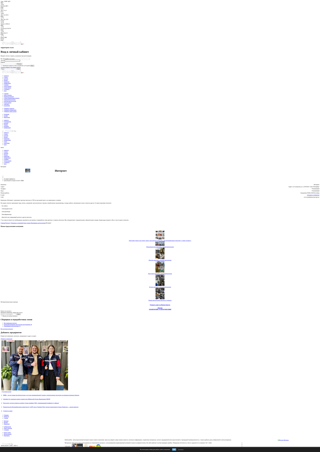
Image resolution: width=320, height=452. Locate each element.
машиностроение (9, 96)
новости (6, 75)
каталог (6, 78)
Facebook (6, 114)
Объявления (7, 426)
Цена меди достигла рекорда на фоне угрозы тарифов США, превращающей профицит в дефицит (31, 403)
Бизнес (6, 422)
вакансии (6, 81)
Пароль (3, 62)
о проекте (7, 89)
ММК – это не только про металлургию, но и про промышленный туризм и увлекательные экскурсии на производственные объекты (41, 395)
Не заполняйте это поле (7, 59)
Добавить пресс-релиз (10, 111)
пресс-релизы (8, 95)
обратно (160, 308)
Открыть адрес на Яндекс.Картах (160, 305)
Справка (6, 429)
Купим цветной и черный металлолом (160, 287)
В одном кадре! (7, 391)
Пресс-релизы (8, 428)
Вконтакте (7, 117)
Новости (6, 416)
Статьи (6, 418)
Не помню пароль (15, 67)
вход (5, 90)
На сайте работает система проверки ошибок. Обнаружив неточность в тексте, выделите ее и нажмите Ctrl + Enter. (179, 443)
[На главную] (13, 44)
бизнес (6, 80)
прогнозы (7, 143)
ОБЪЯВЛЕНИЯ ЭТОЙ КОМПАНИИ (160, 309)
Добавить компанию (6, 339)
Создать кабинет (5, 67)
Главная (3, 223)
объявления (7, 83)
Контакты (7, 435)
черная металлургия (9, 99)
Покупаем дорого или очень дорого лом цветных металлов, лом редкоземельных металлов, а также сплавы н (160, 240)
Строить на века (7, 411)
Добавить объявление (10, 110)
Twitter (6, 116)
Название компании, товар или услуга (11, 312)
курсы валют (7, 86)
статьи (6, 77)
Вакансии (7, 424)
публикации (7, 121)
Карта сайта (7, 432)
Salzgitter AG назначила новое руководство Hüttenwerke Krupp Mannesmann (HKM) (26, 399)
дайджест (6, 104)
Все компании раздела (10, 323)
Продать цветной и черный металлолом (160, 260)
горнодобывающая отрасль (11, 98)
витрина (6, 126)
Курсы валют (8, 434)
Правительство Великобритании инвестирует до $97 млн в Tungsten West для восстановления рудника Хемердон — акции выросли (40, 407)
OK (174, 449)
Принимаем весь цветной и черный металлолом (160, 247)
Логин (2, 60)
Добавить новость (9, 108)
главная (6, 93)
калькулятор (7, 87)
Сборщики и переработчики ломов (20, 223)
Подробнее (181, 449)
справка (6, 84)
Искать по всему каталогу (9, 316)
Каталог (8, 223)
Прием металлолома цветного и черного (160, 300)
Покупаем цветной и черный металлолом (160, 273)
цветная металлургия (10, 101)
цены (5, 141)
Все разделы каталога (7, 329)
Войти (32, 65)
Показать (19, 64)
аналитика (7, 105)
